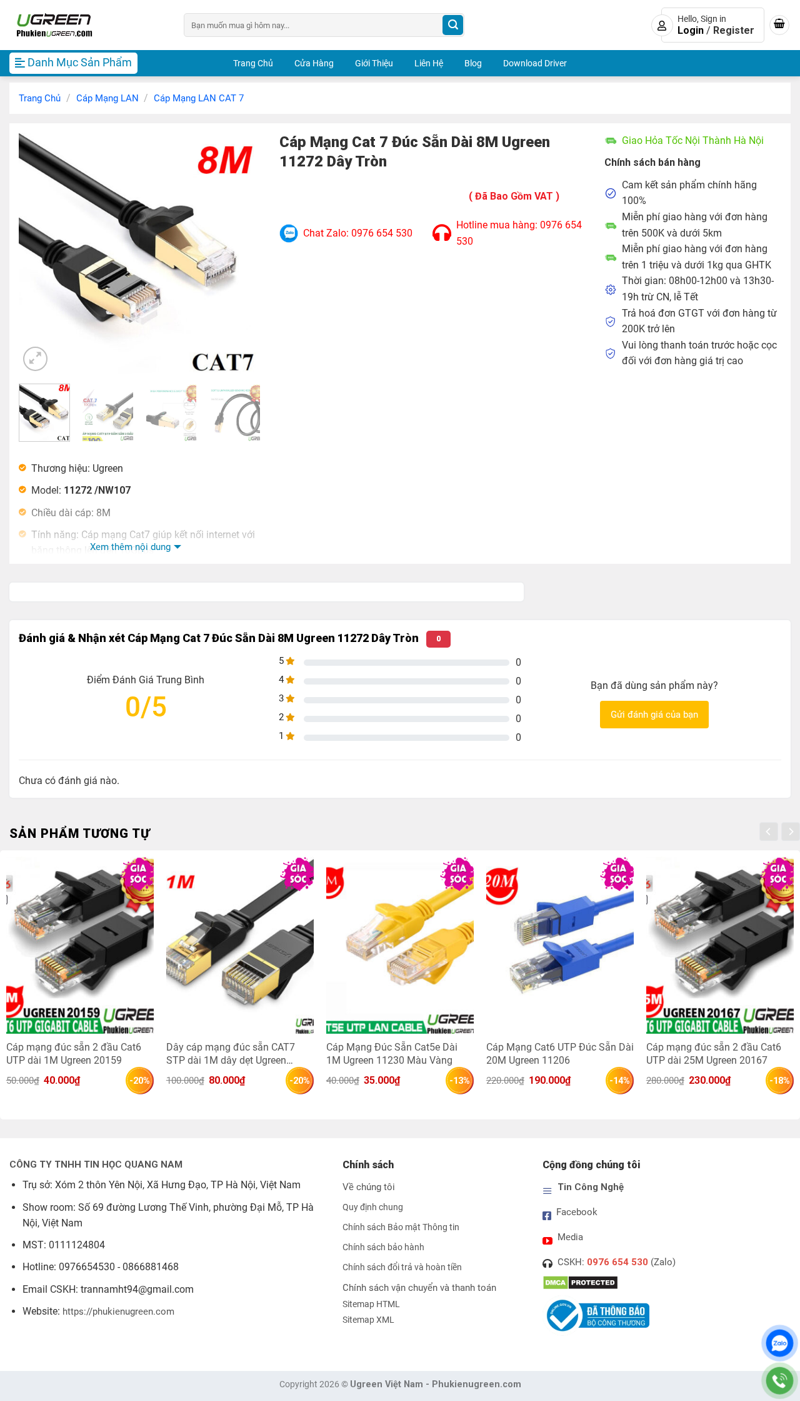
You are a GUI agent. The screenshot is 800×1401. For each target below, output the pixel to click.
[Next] (240, 253)
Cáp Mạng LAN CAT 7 (199, 98)
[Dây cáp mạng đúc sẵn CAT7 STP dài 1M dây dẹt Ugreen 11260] (240, 945)
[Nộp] (452, 25)
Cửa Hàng (314, 63)
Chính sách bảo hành (383, 1247)
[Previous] (39, 253)
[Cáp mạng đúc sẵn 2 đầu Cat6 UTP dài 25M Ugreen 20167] (720, 945)
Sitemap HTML (371, 1304)
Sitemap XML (368, 1320)
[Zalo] (780, 1343)
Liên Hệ (428, 63)
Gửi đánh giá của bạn (654, 714)
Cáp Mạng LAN (107, 98)
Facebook (577, 1212)
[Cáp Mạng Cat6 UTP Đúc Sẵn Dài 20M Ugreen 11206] (560, 945)
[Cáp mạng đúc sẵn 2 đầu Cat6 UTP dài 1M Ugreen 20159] (80, 945)
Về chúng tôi (368, 1187)
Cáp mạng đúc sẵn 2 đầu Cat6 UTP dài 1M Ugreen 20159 (73, 1053)
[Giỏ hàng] (779, 25)
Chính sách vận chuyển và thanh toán (419, 1287)
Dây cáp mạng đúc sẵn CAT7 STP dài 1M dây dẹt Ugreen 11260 (230, 1053)
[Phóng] (35, 359)
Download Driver (535, 63)
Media (570, 1237)
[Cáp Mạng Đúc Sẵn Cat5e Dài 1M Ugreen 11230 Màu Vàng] (400, 945)
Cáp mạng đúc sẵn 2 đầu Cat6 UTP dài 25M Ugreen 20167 (713, 1053)
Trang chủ (40, 98)
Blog (473, 63)
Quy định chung (372, 1207)
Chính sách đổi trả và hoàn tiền (402, 1267)
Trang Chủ (253, 63)
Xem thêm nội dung (130, 547)
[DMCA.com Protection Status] (580, 1282)
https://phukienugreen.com (118, 1311)
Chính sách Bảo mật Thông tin (400, 1227)
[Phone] (780, 1381)
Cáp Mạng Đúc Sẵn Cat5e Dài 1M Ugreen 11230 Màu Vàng (392, 1053)
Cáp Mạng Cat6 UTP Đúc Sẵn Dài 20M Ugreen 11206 (560, 1053)
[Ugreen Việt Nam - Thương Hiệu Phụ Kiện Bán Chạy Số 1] (87, 25)
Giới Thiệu (374, 63)
